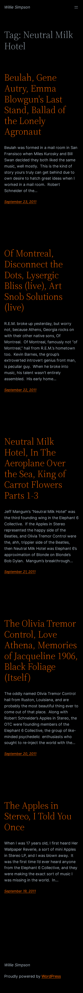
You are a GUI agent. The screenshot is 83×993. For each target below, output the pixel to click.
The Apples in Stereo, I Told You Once (38, 816)
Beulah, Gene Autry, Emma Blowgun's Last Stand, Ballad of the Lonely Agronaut (35, 104)
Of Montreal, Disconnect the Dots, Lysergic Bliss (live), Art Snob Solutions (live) (33, 280)
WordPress (51, 976)
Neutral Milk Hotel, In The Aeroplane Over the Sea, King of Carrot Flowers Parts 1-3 (35, 468)
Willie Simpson (17, 7)
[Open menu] (76, 7)
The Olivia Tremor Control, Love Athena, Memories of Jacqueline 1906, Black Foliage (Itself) (41, 650)
